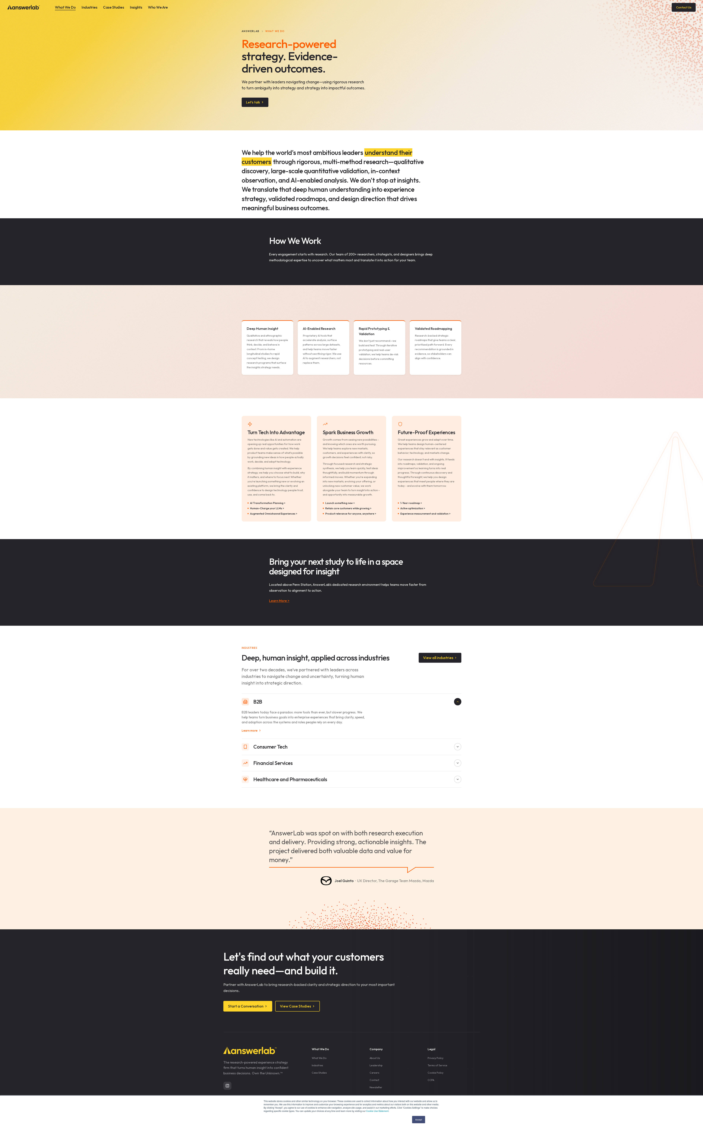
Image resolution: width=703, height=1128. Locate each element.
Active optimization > (412, 508)
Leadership (376, 1065)
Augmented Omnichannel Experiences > (273, 513)
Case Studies (113, 7)
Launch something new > (340, 503)
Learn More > (279, 601)
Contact (374, 1080)
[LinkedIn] (227, 1086)
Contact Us (683, 7)
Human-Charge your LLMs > (267, 508)
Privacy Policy (435, 1058)
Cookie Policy (435, 1072)
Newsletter (376, 1087)
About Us (375, 1058)
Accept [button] (418, 1119)
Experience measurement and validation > (425, 513)
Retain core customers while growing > (348, 508)
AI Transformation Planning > (267, 503)
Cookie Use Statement (377, 1110)
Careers (374, 1072)
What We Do (65, 7)
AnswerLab (250, 31)
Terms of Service (437, 1065)
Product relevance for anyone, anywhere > (350, 513)
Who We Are (158, 7)
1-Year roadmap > (411, 503)
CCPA (431, 1080)
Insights (136, 7)
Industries (89, 7)
